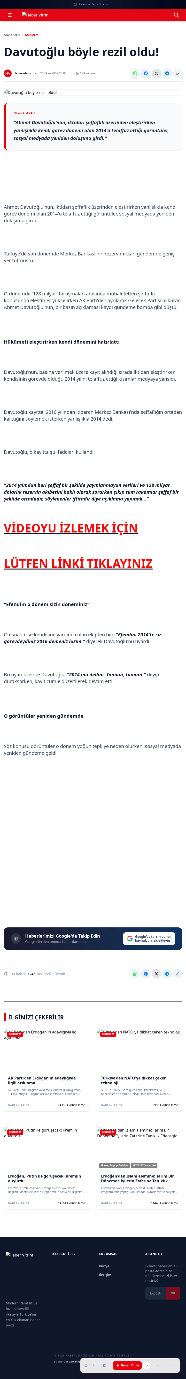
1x (146, 1365)
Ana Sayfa (12, 35)
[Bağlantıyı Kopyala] (177, 73)
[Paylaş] (158, 1365)
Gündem (31, 35)
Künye (104, 1266)
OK (173, 1293)
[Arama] (176, 15)
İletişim (105, 1274)
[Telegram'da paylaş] (167, 73)
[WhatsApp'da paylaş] (135, 73)
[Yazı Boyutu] (104, 1365)
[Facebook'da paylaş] (145, 73)
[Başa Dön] (171, 1365)
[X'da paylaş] (156, 73)
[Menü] (10, 15)
